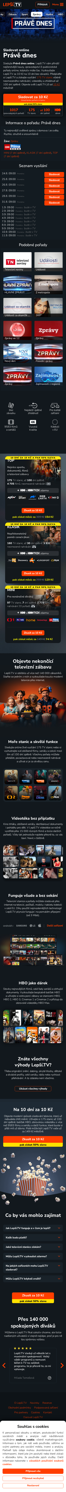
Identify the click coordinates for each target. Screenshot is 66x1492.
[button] (4, 1365)
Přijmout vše (33, 1471)
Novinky (34, 1403)
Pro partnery (21, 1412)
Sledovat (54, 174)
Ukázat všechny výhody (33, 1088)
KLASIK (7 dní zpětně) (39, 153)
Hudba (49, 14)
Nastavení (33, 1485)
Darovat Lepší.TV (33, 1417)
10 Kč (56, 84)
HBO (60, 14)
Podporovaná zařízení (46, 1407)
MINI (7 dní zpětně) (14, 153)
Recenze (47, 1403)
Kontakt (47, 1412)
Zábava (12, 14)
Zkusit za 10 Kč (33, 1139)
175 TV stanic (45, 77)
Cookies (35, 1412)
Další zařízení (55, 925)
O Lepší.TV (20, 1403)
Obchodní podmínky (19, 1407)
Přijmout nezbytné (33, 1478)
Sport (25, 14)
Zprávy (37, 14)
